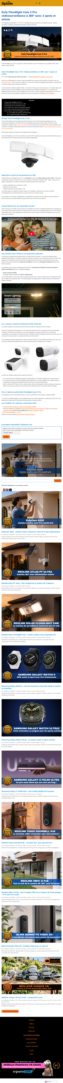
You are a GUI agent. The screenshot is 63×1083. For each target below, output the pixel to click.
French (49, 1081)
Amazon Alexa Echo (35, 22)
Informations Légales (31, 1039)
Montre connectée (31, 691)
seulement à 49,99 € (22, 124)
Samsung (4, 1001)
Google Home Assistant (19, 24)
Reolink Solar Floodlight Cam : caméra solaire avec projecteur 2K (29, 635)
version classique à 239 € (35, 410)
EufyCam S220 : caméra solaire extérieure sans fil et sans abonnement (31, 532)
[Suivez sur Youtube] (4, 490)
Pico (52, 1000)
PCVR (48, 1000)
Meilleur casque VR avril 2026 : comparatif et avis (22, 997)
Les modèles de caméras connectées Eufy (19, 112)
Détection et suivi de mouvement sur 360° (15, 104)
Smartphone (39, 794)
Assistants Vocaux (47, 22)
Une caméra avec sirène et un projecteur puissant (17, 107)
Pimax (55, 1000)
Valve (8, 1001)
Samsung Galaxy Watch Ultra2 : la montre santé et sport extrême (28, 740)
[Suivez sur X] (10, 490)
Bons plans (29, 1000)
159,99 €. (18, 412)
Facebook (31, 1020)
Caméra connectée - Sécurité (29, 534)
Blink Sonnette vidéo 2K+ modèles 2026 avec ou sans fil (25, 946)
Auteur (31, 1054)
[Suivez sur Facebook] (7, 490)
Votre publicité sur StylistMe (31, 1035)
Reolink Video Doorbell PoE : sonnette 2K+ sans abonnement (27, 843)
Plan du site (31, 1031)
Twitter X (31, 1023)
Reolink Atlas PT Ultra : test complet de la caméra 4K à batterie (28, 583)
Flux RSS (31, 1027)
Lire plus (31, 467)
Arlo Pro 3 (45, 93)
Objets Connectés (32, 24)
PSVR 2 (59, 1000)
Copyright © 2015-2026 (31, 1046)
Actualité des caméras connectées (43, 76)
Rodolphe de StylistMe (10, 22)
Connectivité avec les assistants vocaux (14, 105)
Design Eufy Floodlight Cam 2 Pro (13, 102)
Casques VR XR (36, 1000)
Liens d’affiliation (31, 1042)
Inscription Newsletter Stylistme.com (17, 114)
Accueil (32, 1050)
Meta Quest (44, 1000)
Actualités (27, 22)
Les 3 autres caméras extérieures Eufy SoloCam (17, 109)
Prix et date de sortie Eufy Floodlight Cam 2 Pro (16, 111)
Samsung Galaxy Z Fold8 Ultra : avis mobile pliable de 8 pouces (28, 791)
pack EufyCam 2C (7, 82)
